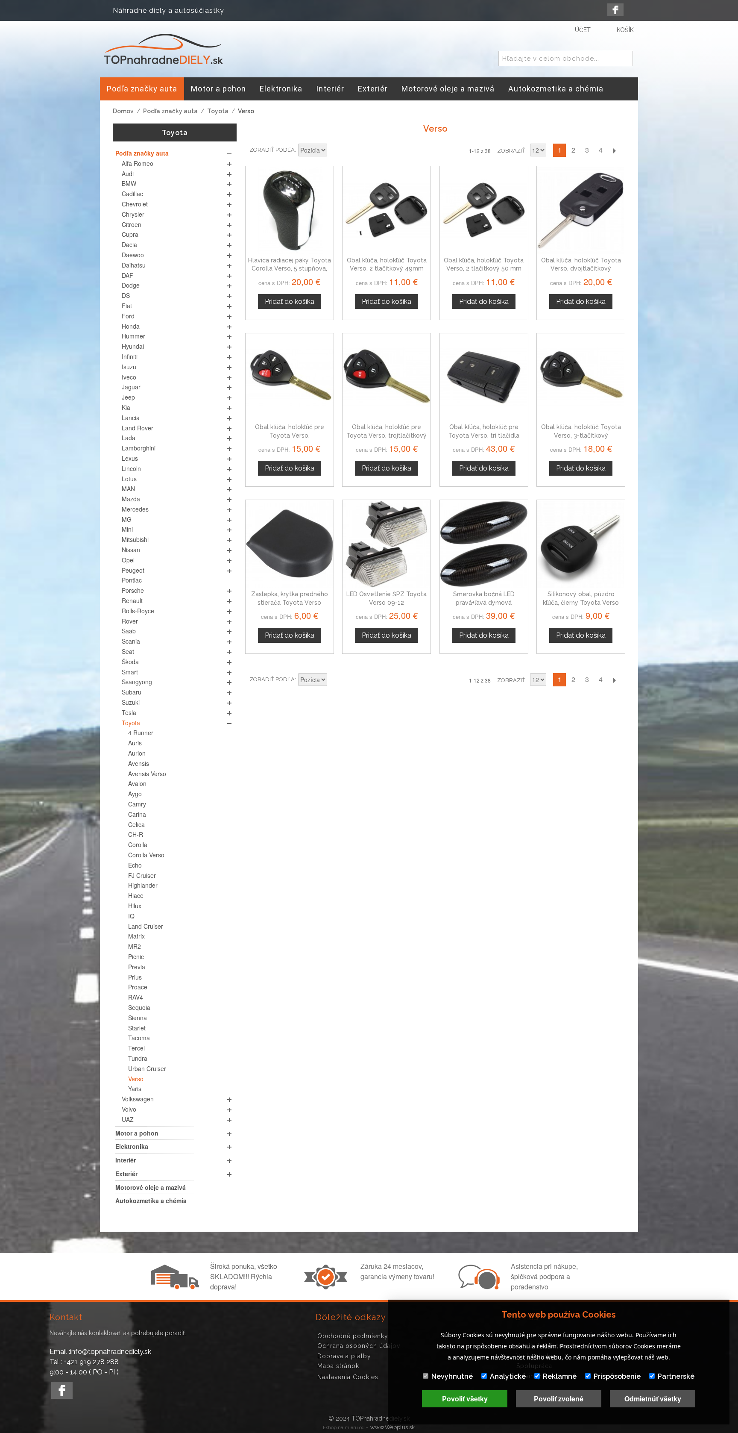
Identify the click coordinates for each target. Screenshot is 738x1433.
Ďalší (614, 150)
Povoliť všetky (465, 1399)
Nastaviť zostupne (334, 150)
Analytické (508, 1376)
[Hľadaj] (625, 59)
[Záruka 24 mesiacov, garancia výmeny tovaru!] (327, 1287)
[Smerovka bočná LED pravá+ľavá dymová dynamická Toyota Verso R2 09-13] (484, 544)
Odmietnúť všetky (652, 1399)
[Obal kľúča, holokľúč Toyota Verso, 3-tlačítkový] (581, 377)
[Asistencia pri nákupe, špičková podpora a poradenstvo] (478, 1287)
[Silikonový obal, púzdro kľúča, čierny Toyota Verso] (581, 544)
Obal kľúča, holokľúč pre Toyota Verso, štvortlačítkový (289, 435)
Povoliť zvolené (558, 1399)
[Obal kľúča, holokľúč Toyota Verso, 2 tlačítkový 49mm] (386, 210)
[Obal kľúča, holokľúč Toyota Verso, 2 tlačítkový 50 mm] (484, 210)
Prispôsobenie (617, 1376)
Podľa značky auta (170, 111)
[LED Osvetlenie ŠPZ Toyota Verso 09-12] (386, 544)
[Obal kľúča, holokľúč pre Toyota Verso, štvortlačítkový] (290, 377)
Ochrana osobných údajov (358, 1345)
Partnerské (676, 1376)
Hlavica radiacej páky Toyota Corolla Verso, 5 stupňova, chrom (289, 268)
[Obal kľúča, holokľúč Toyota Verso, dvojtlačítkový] (581, 210)
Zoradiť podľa (272, 150)
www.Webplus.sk (392, 1427)
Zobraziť (511, 150)
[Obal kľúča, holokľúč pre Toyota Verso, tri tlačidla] (484, 377)
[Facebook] (615, 9)
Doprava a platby (344, 1356)
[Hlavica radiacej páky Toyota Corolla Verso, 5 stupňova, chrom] (290, 210)
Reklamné (560, 1376)
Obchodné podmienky (352, 1336)
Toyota (217, 111)
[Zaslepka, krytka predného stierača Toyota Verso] (290, 544)
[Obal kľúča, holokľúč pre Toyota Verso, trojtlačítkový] (386, 377)
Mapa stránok (338, 1365)
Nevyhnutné (452, 1376)
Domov (123, 111)
